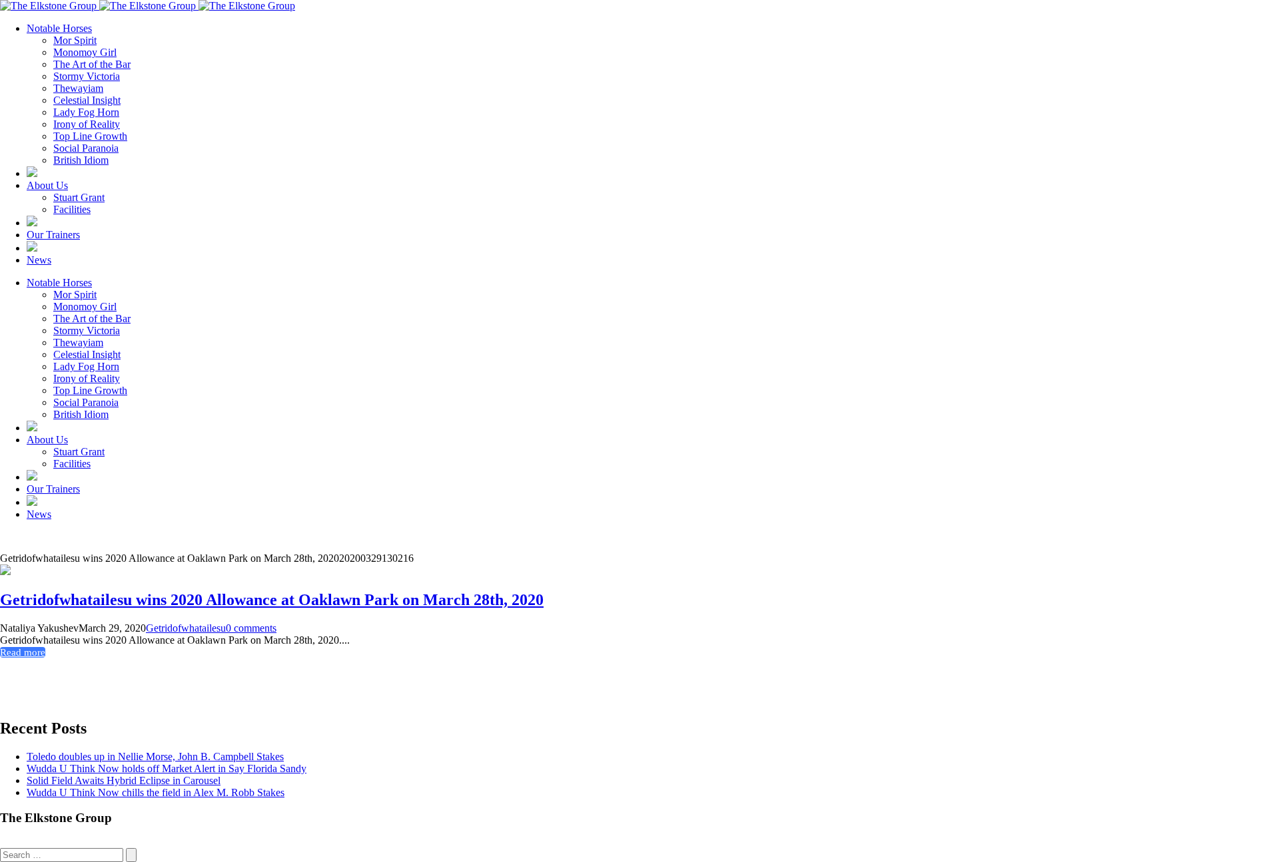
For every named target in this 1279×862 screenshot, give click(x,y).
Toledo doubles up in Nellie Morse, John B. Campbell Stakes (155, 756)
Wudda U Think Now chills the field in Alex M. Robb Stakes (155, 792)
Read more (22, 652)
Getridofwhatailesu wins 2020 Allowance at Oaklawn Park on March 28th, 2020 (272, 599)
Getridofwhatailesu (186, 628)
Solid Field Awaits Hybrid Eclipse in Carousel (123, 780)
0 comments (251, 628)
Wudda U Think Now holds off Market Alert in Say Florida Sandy (166, 768)
